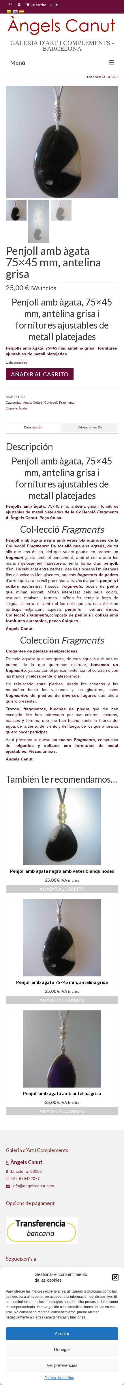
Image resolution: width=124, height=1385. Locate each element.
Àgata (27, 402)
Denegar (62, 1349)
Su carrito (44, 5)
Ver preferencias (62, 1365)
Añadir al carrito (39, 374)
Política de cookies (59, 1378)
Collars (111, 77)
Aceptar (62, 1333)
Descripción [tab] (33, 427)
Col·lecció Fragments (59, 402)
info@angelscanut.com (32, 1185)
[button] (115, 1277)
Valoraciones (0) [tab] (90, 427)
